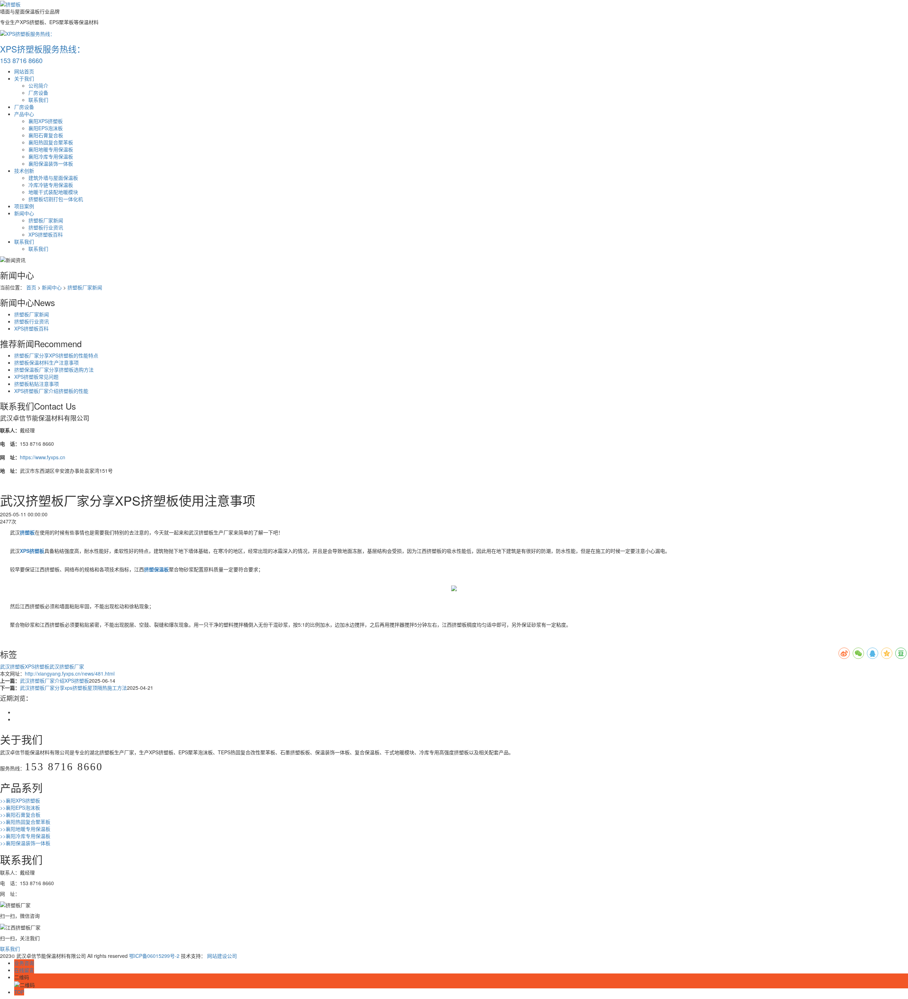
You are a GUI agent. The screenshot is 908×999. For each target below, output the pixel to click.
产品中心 (24, 113)
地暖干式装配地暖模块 (53, 191)
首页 (31, 287)
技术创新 (24, 170)
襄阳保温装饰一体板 (50, 163)
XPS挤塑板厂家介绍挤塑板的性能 (51, 390)
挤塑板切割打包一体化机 (55, 198)
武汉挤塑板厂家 (66, 666)
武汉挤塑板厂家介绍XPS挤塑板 (54, 680)
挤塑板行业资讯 (45, 227)
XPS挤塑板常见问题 (36, 376)
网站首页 (24, 71)
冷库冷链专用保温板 (50, 184)
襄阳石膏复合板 (45, 135)
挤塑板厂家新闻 (45, 220)
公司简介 (38, 85)
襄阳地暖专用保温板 (50, 149)
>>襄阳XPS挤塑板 (20, 800)
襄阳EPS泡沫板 (45, 128)
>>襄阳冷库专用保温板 (25, 835)
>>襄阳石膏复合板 (20, 814)
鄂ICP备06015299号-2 (154, 955)
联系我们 (38, 99)
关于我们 (24, 78)
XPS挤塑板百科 (45, 234)
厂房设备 (38, 92)
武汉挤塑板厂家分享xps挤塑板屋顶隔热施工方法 (73, 687)
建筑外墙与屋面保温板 (53, 177)
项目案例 (24, 206)
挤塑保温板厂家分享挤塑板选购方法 (54, 369)
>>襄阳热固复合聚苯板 (25, 821)
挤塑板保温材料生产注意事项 (46, 362)
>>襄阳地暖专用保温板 (25, 828)
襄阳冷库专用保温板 (50, 156)
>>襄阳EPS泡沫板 (20, 807)
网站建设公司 (222, 955)
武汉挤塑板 (12, 666)
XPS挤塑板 (37, 666)
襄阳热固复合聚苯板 (50, 142)
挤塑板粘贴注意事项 (36, 383)
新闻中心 (24, 213)
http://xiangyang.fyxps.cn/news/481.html (70, 673)
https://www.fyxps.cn (42, 457)
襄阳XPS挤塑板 (45, 120)
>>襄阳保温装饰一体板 (25, 843)
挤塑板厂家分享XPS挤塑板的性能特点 (56, 355)
